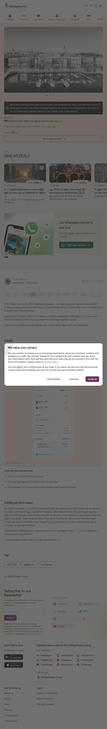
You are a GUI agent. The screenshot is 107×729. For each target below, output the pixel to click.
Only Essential (53, 379)
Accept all (92, 379)
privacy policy (51, 362)
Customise (74, 379)
